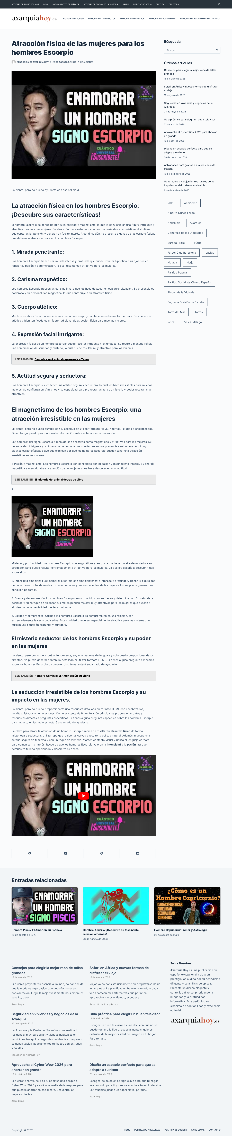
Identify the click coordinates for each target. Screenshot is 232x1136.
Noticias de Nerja (142, 4)
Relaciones (86, 62)
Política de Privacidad (147, 1130)
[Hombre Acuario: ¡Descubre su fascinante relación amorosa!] (116, 906)
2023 (171, 203)
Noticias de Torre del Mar (25, 4)
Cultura (160, 4)
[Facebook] (30, 853)
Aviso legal (197, 1130)
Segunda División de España (186, 302)
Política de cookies (176, 1130)
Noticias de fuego (73, 18)
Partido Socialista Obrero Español (189, 282)
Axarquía (195, 223)
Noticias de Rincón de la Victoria (101, 4)
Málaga (172, 262)
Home (127, 1130)
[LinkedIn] (138, 853)
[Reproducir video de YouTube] (84, 795)
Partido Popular (178, 272)
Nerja (190, 262)
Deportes (174, 4)
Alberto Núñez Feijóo (181, 213)
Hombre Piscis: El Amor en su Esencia (37, 930)
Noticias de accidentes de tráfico (199, 18)
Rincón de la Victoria (181, 292)
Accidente (190, 203)
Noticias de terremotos (101, 18)
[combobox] (189, 50)
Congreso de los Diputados (185, 232)
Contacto (214, 1130)
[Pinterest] (102, 853)
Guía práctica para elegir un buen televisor (189, 119)
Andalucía (174, 223)
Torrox (199, 312)
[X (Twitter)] (66, 853)
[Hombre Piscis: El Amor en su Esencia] (45, 906)
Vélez (171, 322)
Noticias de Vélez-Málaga (65, 4)
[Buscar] (219, 4)
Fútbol (198, 242)
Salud (126, 4)
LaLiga (210, 252)
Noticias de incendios (132, 18)
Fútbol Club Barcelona (182, 252)
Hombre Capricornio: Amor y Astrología (180, 930)
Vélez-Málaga (193, 322)
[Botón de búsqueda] (217, 50)
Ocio (45, 4)
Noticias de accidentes (162, 18)
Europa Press (176, 242)
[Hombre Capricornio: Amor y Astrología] (187, 906)
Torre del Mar (176, 312)
